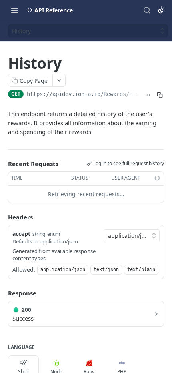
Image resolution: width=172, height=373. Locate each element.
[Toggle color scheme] (161, 10)
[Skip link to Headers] (2, 217)
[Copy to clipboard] (159, 95)
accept (21, 233)
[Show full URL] (147, 95)
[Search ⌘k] (146, 10)
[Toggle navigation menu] (14, 10)
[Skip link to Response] (2, 293)
